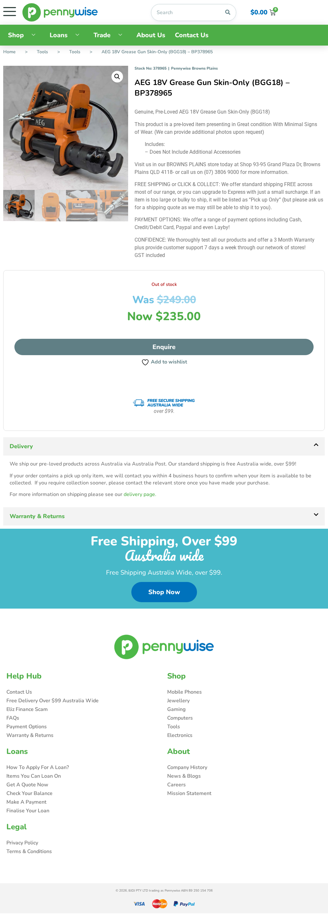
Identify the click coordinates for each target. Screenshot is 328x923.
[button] (117, 76)
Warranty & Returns (37, 516)
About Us (150, 35)
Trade (102, 35)
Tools (42, 52)
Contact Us (192, 35)
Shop (16, 35)
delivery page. (140, 494)
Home (9, 52)
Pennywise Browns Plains (194, 68)
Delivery (21, 446)
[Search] (228, 12)
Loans (59, 35)
